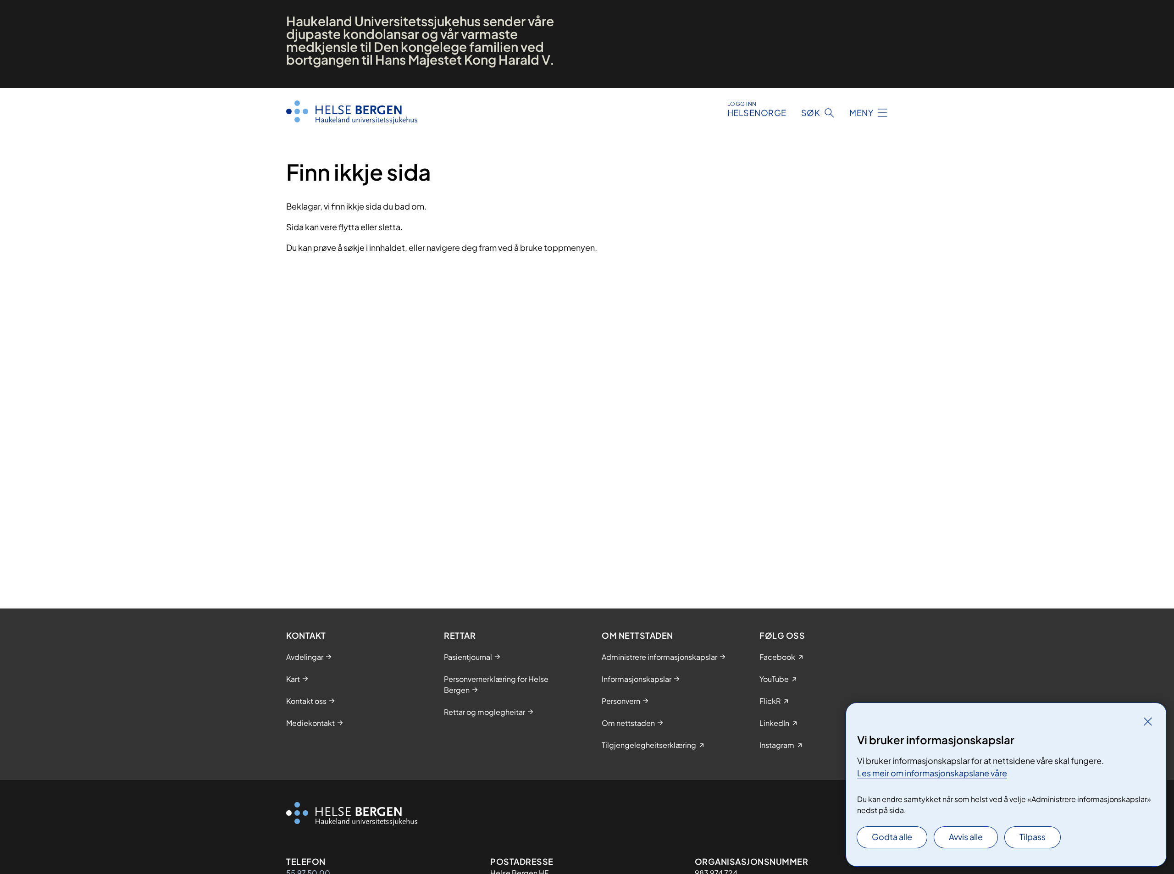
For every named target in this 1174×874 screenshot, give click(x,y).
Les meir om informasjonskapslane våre (932, 773)
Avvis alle (966, 836)
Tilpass (1032, 836)
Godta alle (892, 836)
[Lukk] (1148, 721)
